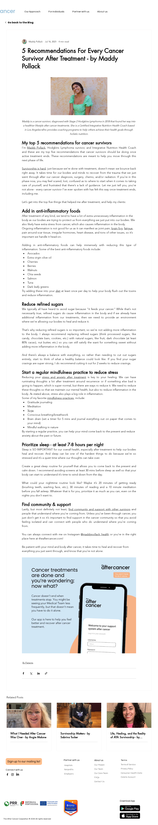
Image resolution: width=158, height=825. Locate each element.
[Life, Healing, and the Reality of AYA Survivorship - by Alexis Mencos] (129, 715)
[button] (35, 11)
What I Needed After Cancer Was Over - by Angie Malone (28, 735)
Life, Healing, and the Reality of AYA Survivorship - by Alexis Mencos (128, 735)
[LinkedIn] (17, 774)
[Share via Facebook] (23, 673)
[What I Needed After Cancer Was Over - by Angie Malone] (29, 715)
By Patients (28, 662)
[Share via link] (46, 673)
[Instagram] (12, 774)
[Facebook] (7, 774)
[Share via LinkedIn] (38, 673)
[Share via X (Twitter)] (30, 673)
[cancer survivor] (79, 715)
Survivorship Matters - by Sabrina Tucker (75, 735)
